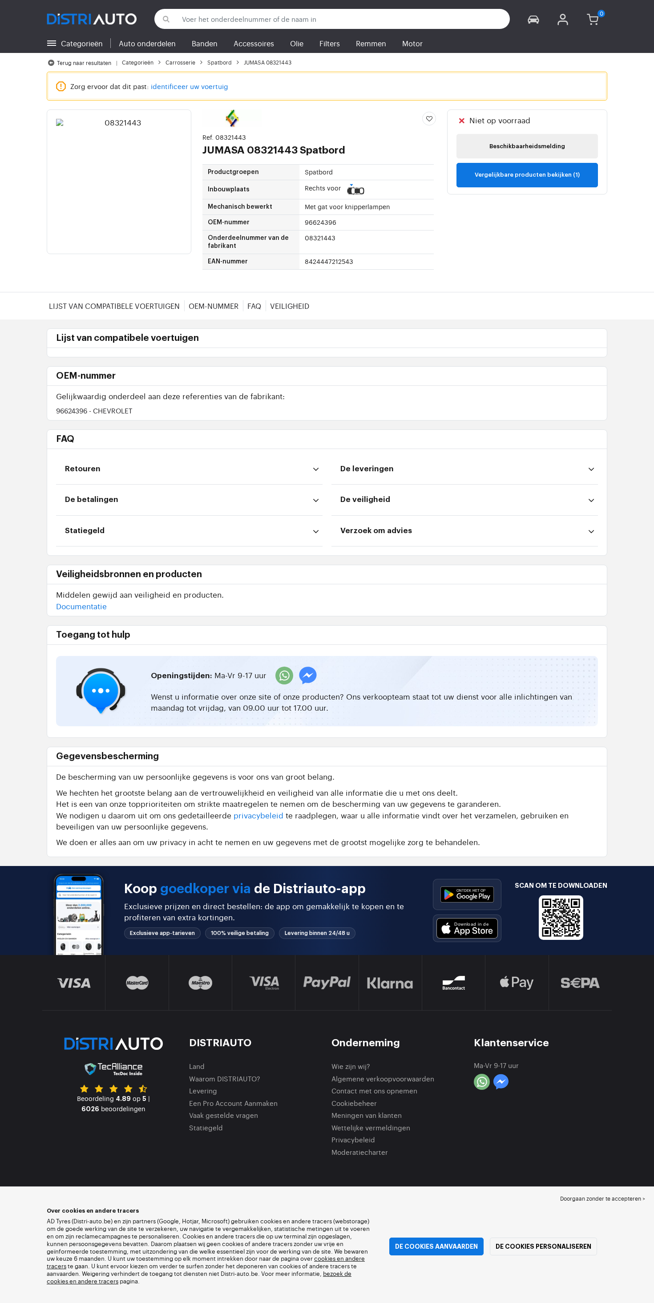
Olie (296, 43)
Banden (205, 43)
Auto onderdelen (147, 43)
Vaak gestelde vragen (223, 1115)
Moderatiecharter (359, 1152)
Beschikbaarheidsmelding (527, 146)
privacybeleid (258, 815)
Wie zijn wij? (350, 1066)
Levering (203, 1090)
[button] (533, 18)
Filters (329, 43)
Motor (412, 43)
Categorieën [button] (82, 43)
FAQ (254, 306)
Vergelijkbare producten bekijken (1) (527, 175)
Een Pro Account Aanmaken (233, 1103)
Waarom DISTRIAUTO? (224, 1078)
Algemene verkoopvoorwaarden (382, 1078)
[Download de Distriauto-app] (467, 894)
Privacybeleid (353, 1139)
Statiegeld (206, 1127)
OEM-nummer (213, 306)
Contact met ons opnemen (374, 1090)
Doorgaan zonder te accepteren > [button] (602, 1198)
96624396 (94, 410)
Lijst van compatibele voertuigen (114, 306)
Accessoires (254, 43)
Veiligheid (289, 306)
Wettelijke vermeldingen (370, 1127)
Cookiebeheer (354, 1103)
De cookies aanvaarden (436, 1246)
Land (197, 1066)
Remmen (371, 43)
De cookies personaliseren (543, 1246)
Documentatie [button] (81, 606)
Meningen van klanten (366, 1115)
